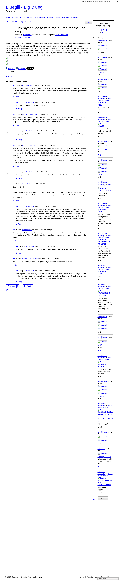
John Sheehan (102, 41)
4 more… (101, 174)
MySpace (11, 69)
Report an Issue (93, 577)
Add (89, 22)
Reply (16, 96)
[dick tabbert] (9, 32)
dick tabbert (27, 35)
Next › (29, 286)
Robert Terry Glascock (30, 258)
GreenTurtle (102, 149)
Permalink (14, 85)
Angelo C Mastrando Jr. (31, 114)
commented (101, 98)
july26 (100, 212)
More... (103, 498)
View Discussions (24, 37)
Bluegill (23, 577)
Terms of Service (107, 577)
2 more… (101, 72)
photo (107, 100)
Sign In (89, 1)
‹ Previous (11, 286)
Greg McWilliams (28, 145)
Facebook (22, 69)
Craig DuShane (28, 184)
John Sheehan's (104, 99)
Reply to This (12, 76)
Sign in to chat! (102, 578)
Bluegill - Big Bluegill (25, 7)
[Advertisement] (100, 537)
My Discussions (27, 22)
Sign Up (83, 1)
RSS (7, 290)
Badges (81, 577)
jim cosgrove (27, 85)
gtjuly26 (101, 126)
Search (117, 1)
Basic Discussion (61, 35)
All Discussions (12, 22)
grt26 (100, 105)
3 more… (101, 396)
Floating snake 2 (104, 190)
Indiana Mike (27, 230)
